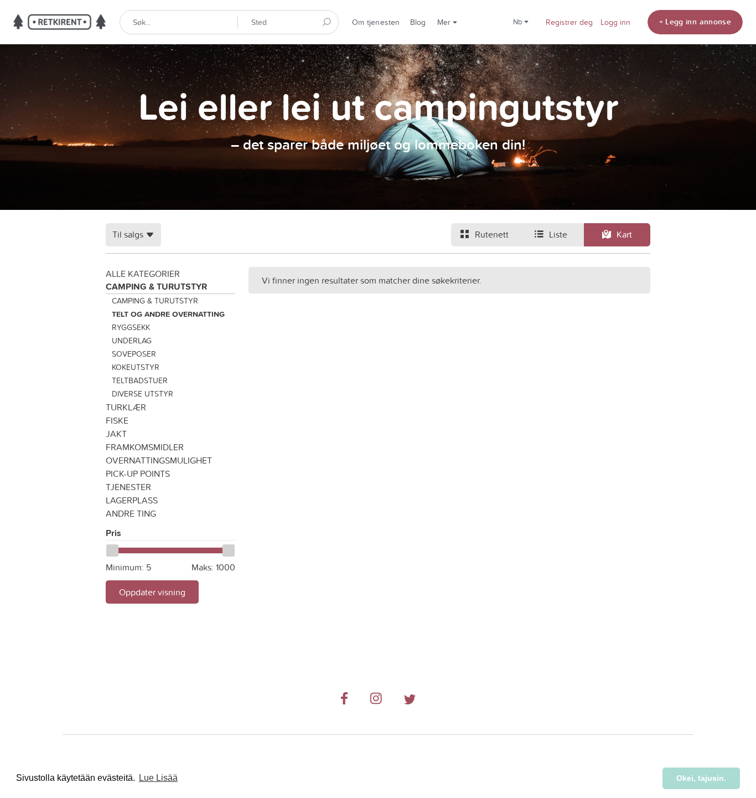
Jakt (116, 434)
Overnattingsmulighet (159, 460)
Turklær (126, 407)
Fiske (117, 420)
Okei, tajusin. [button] (701, 778)
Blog (418, 22)
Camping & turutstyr (156, 286)
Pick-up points (138, 473)
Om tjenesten (376, 22)
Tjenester (128, 487)
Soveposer (134, 353)
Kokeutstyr (135, 367)
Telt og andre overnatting (168, 314)
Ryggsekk (131, 327)
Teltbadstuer (140, 380)
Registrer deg (569, 22)
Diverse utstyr (142, 393)
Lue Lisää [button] (158, 777)
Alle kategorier (143, 273)
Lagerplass (132, 500)
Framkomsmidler (145, 447)
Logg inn (615, 22)
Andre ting (131, 513)
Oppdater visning (152, 592)
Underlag (132, 340)
